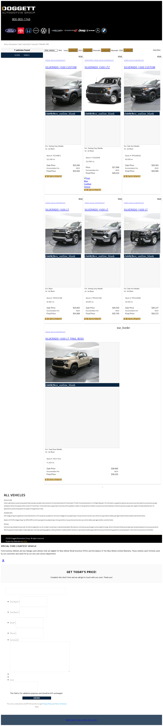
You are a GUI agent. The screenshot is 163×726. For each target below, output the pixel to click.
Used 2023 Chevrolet (55, 60)
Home (6, 44)
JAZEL (25, 541)
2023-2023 (26, 44)
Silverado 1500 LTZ (97, 67)
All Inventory (13, 44)
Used (20, 44)
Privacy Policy (47, 704)
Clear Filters (156, 50)
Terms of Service (61, 704)
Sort (60, 50)
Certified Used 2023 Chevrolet (99, 60)
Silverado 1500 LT (57, 209)
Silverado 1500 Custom (61, 67)
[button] (73, 50)
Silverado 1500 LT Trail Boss (64, 339)
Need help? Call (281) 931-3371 (81, 719)
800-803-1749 (21, 19)
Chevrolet (35, 44)
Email (12, 680)
